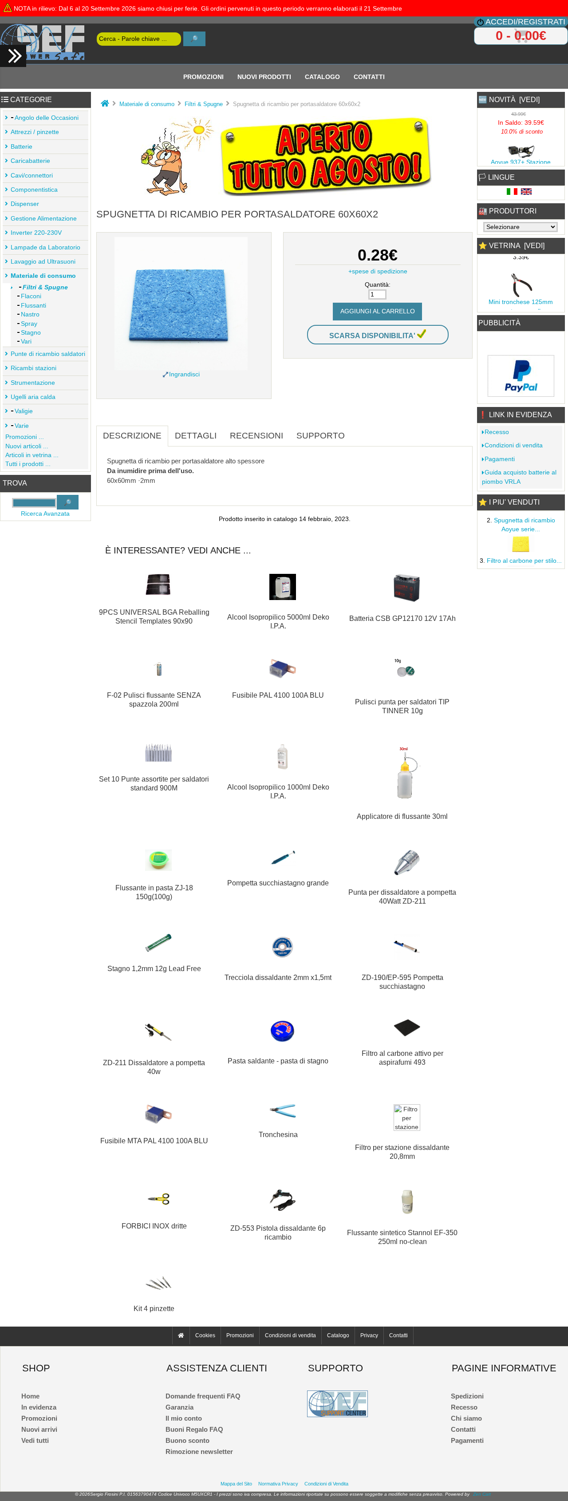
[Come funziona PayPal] (521, 394)
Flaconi (31, 296)
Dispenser (25, 204)
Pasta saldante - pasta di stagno (278, 1061)
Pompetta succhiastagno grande (278, 883)
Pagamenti (500, 459)
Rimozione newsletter (199, 1451)
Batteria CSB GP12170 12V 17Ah (402, 618)
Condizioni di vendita (514, 445)
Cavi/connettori (32, 175)
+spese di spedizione (377, 271)
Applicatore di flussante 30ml (402, 816)
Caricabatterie (30, 161)
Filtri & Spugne (204, 104)
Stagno (31, 332)
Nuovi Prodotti (264, 76)
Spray (29, 323)
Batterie (21, 146)
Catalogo (322, 76)
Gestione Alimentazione (44, 218)
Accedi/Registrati (525, 21)
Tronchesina (278, 1134)
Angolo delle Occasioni (47, 118)
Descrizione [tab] (132, 435)
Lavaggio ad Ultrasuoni (43, 261)
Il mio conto (184, 1418)
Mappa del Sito (236, 1483)
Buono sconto (187, 1440)
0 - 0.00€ (521, 35)
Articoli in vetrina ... (32, 455)
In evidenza (38, 1407)
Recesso (497, 432)
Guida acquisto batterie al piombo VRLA (519, 477)
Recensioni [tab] (256, 435)
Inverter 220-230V (36, 232)
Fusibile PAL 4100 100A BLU (278, 695)
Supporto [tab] (320, 435)
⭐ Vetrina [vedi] (511, 245)
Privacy (369, 1335)
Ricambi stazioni (33, 368)
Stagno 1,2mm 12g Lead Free (154, 968)
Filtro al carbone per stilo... (524, 556)
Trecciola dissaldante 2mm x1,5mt (278, 977)
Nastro (30, 314)
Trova (15, 483)
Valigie (24, 411)
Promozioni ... (24, 437)
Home (30, 1396)
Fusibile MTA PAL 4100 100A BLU (154, 1141)
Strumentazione (33, 382)
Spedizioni (467, 1396)
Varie (22, 426)
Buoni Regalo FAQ (194, 1429)
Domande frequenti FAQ (203, 1396)
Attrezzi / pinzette (35, 132)
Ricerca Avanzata (45, 513)
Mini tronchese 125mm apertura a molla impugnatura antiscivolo (521, 306)
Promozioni (203, 76)
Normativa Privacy (278, 1483)
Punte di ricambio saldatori (48, 354)
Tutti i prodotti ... (28, 464)
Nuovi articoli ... (26, 446)
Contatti (369, 76)
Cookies (205, 1335)
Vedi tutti (35, 1440)
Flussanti (33, 305)
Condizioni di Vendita (326, 1483)
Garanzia (179, 1407)
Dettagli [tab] (196, 435)
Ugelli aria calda (33, 397)
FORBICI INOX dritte (154, 1226)
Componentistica (34, 189)
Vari (26, 341)
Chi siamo (466, 1418)
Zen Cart (482, 1494)
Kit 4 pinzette (154, 1308)
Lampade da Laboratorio (45, 247)
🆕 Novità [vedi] (509, 99)
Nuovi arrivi (39, 1429)
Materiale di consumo (146, 104)
